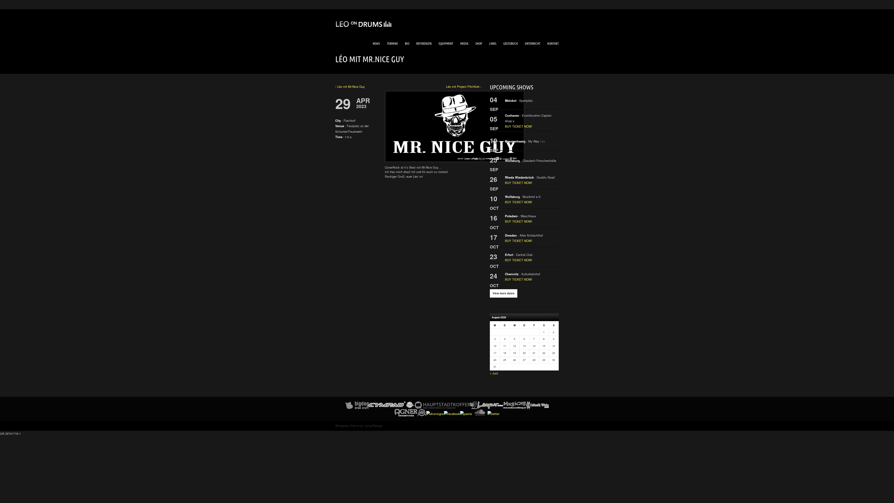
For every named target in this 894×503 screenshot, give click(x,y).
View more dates (504, 293)
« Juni (494, 373)
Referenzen (424, 43)
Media (464, 43)
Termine (392, 43)
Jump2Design (373, 425)
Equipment (446, 43)
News (376, 43)
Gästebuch (510, 43)
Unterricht (532, 43)
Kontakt (553, 43)
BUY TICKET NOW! (518, 126)
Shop (478, 43)
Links (492, 43)
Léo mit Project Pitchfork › (463, 86)
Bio (407, 43)
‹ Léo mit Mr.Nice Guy (350, 86)
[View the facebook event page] (338, 147)
